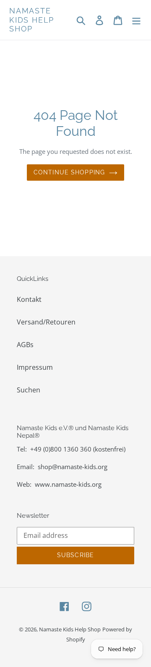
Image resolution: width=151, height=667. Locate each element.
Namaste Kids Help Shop (31, 19)
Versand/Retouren (46, 322)
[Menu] (136, 19)
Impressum (35, 367)
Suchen (28, 389)
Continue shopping (69, 172)
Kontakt (29, 299)
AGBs (25, 344)
